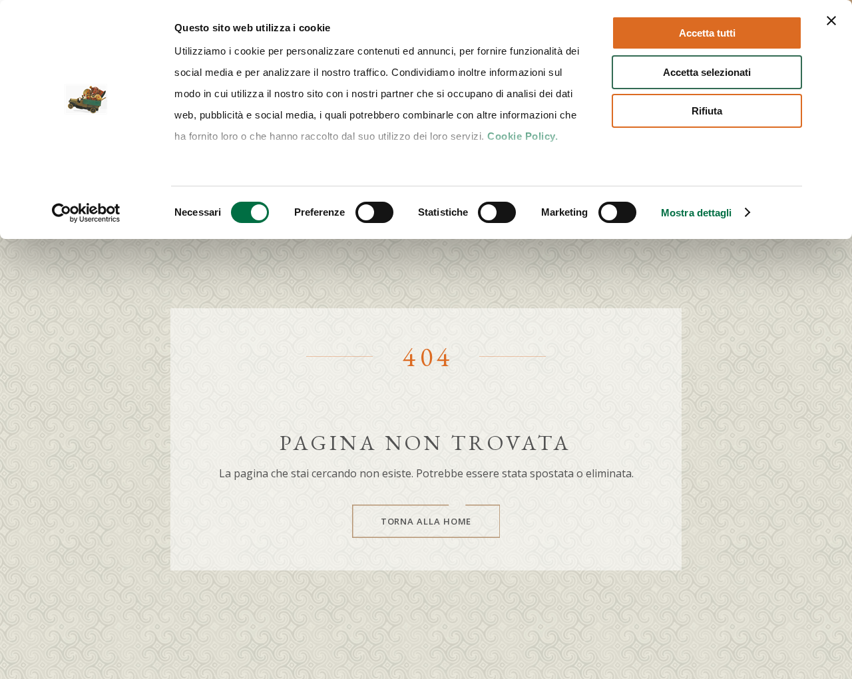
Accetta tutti (707, 33)
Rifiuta (707, 110)
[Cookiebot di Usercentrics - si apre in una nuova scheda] (86, 213)
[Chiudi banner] (831, 20)
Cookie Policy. (522, 136)
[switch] (374, 212)
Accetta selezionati (707, 72)
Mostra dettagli (696, 212)
